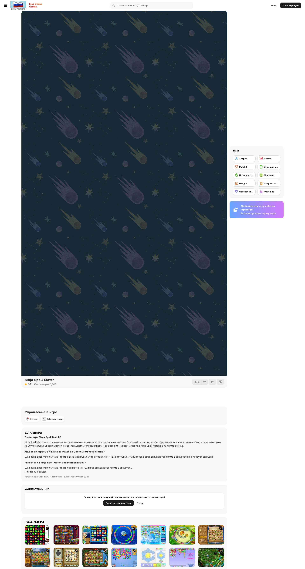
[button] (36, 471)
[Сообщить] (212, 382)
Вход (274, 5)
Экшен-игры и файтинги (49, 476)
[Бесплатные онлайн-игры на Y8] (18, 5)
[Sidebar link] (5, 5)
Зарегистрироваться (118, 503)
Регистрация (291, 5)
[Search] (113, 5)
